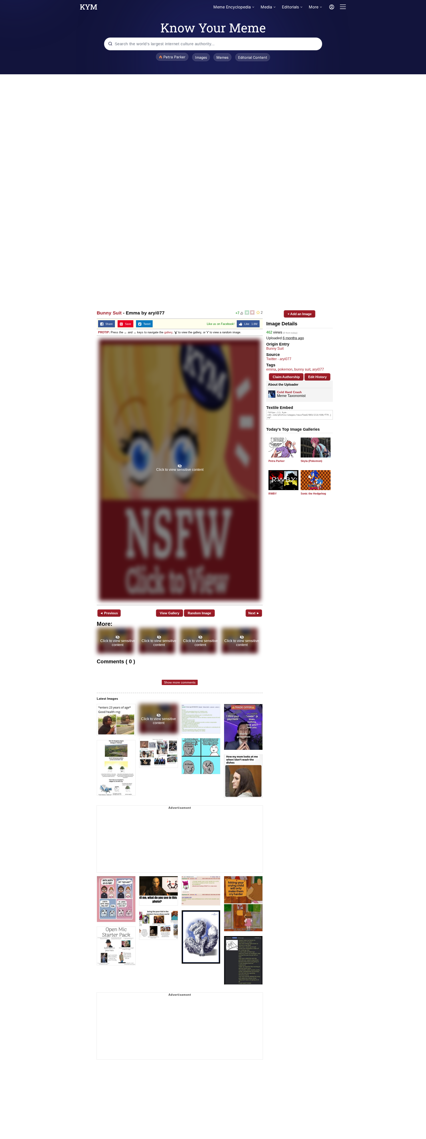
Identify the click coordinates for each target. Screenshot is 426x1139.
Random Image (199, 613)
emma (271, 369)
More (314, 7)
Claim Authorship (286, 377)
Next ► (254, 613)
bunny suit (302, 369)
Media (266, 7)
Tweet (145, 324)
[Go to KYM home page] (88, 8)
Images (201, 57)
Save (127, 324)
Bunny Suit (109, 312)
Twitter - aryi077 (278, 359)
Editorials (290, 7)
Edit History (317, 377)
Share (108, 324)
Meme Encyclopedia (232, 7)
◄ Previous (109, 613)
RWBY (272, 493)
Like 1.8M (249, 324)
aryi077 (318, 369)
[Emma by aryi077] (180, 470)
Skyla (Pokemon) (311, 461)
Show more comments (179, 682)
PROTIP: (104, 332)
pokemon (285, 369)
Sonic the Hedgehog (313, 493)
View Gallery (169, 613)
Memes (222, 57)
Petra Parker (276, 461)
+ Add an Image (300, 314)
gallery (168, 332)
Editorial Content (252, 57)
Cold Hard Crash (289, 392)
